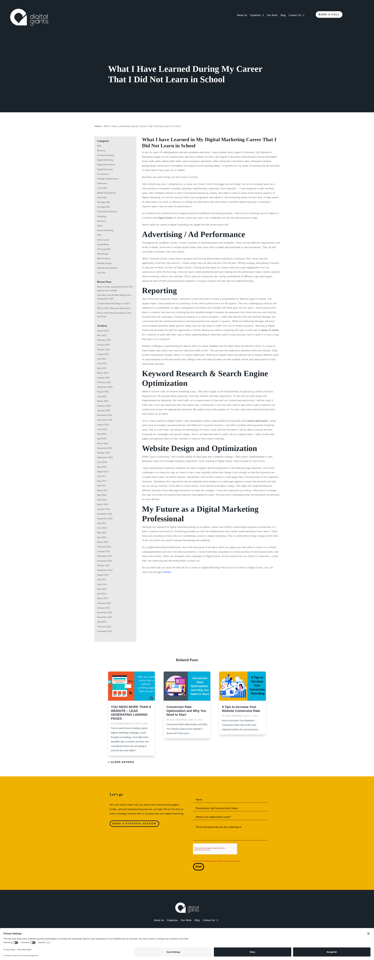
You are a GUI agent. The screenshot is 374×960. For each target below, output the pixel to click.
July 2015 (101, 523)
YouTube (101, 272)
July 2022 (101, 359)
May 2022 (101, 368)
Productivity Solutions (107, 211)
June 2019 (102, 429)
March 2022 (102, 373)
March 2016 (102, 504)
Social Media (103, 244)
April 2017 (102, 485)
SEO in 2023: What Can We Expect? (114, 308)
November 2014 (104, 561)
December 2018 (104, 448)
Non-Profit (102, 197)
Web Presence (104, 258)
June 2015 (102, 528)
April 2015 (102, 537)
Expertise (255, 15)
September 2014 (105, 570)
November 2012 (104, 631)
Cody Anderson (178, 720)
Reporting (101, 216)
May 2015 (101, 532)
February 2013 (104, 626)
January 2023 (103, 344)
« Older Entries (121, 762)
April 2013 (102, 622)
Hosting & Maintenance (108, 179)
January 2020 (103, 410)
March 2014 (102, 598)
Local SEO (102, 188)
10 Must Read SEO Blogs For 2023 (113, 303)
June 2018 (102, 462)
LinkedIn (166, 572)
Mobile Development (106, 193)
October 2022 (103, 349)
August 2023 (103, 330)
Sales (99, 225)
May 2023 (101, 335)
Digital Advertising (105, 160)
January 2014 (103, 608)
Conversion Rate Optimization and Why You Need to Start (186, 710)
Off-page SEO (103, 202)
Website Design (104, 263)
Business (101, 150)
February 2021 (104, 382)
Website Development (107, 268)
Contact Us (295, 15)
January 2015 (103, 551)
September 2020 (105, 387)
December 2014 (104, 556)
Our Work (272, 15)
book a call (329, 14)
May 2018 (101, 467)
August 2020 (103, 391)
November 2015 (104, 514)
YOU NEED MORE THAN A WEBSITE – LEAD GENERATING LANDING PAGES (131, 712)
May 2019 (101, 434)
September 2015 (105, 518)
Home (98, 126)
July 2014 (101, 579)
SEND (198, 866)
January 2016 (103, 509)
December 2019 (104, 415)
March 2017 (102, 490)
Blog (283, 15)
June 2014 (102, 584)
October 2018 (103, 453)
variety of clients (269, 330)
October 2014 (103, 565)
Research (101, 221)
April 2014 (102, 593)
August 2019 (103, 424)
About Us (242, 15)
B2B (99, 146)
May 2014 (101, 589)
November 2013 (104, 617)
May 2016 (101, 495)
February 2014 (104, 603)
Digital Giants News (106, 164)
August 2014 (103, 575)
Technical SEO (104, 249)
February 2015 (104, 546)
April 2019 (102, 438)
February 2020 (104, 406)
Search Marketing (105, 230)
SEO (99, 235)
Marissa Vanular (123, 723)
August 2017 (103, 471)
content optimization (257, 420)
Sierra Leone (103, 240)
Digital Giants (165, 217)
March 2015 (102, 542)
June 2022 (102, 363)
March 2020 (102, 401)
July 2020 (101, 396)
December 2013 (104, 612)
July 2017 (101, 476)
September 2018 (105, 457)
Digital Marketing (105, 169)
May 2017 (101, 481)
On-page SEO (103, 207)
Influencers (102, 183)
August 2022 (103, 354)
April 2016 (102, 500)
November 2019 (104, 420)
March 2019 (102, 443)
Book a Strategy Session (134, 823)
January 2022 (103, 377)
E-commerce (103, 174)
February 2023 (104, 340)
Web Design (102, 254)
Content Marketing (105, 155)
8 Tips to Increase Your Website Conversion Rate (241, 708)
